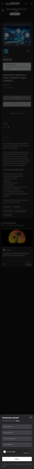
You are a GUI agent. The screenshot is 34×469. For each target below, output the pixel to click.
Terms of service (21, 464)
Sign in (17, 421)
